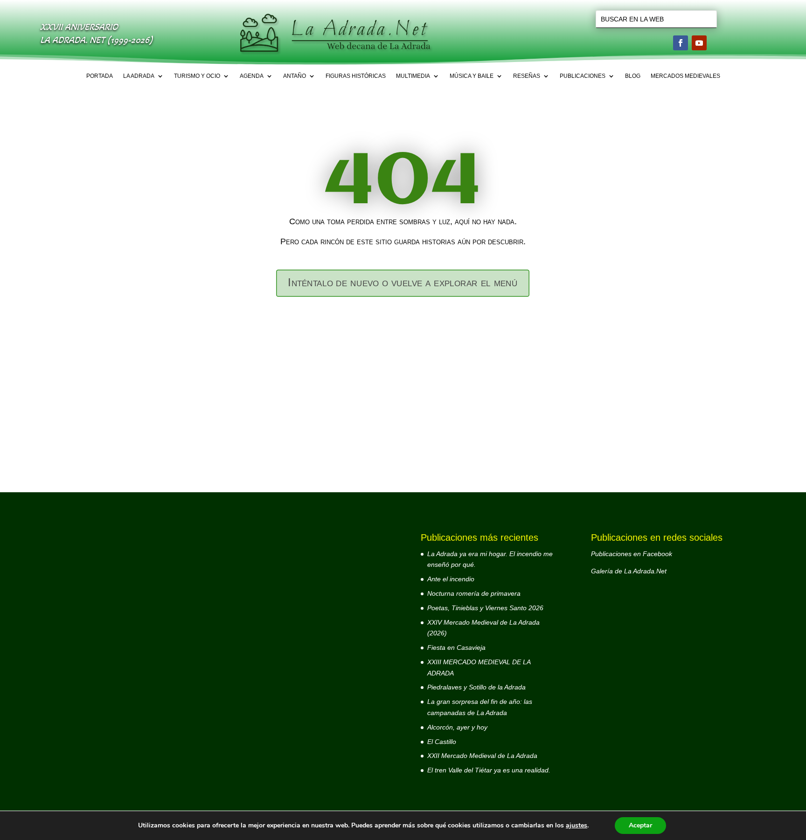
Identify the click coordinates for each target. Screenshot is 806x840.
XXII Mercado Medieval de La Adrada (482, 755)
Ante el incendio (450, 579)
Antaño (294, 76)
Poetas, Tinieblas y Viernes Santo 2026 (485, 608)
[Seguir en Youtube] (699, 42)
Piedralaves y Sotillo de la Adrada (476, 687)
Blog (632, 76)
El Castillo (441, 741)
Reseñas (526, 76)
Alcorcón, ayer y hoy (457, 727)
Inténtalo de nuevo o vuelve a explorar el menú (403, 282)
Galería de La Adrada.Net (629, 571)
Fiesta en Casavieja (456, 647)
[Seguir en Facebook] (680, 42)
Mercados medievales (685, 76)
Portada (99, 76)
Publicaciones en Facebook (631, 554)
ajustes (576, 825)
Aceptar (640, 825)
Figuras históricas (356, 76)
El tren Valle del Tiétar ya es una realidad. (488, 770)
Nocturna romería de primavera (474, 593)
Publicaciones (582, 76)
